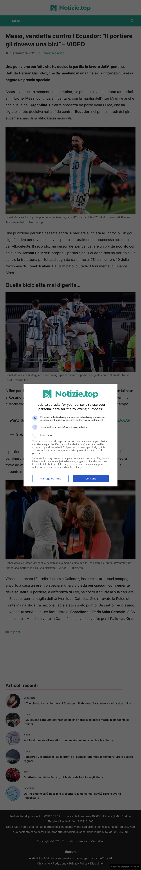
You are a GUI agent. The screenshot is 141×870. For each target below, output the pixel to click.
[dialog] (71, 435)
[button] (70, 435)
